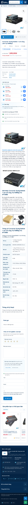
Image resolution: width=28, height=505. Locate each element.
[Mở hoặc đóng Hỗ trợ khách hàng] (25, 484)
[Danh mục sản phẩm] (25, 2)
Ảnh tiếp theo (25, 21)
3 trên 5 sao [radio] (12, 342)
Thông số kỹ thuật (17, 49)
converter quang (12, 75)
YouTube (17, 478)
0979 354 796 (7, 462)
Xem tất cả (5, 409)
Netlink (10, 77)
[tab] (7, 37)
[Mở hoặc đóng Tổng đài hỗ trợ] (25, 489)
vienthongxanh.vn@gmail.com (21, 463)
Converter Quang (11, 5)
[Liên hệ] (25, 498)
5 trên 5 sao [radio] (18, 342)
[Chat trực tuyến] (25, 502)
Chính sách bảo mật (5, 498)
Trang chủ (5, 5)
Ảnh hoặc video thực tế (13, 361)
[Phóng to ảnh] (14, 178)
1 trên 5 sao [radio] (6, 342)
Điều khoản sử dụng (13, 498)
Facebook (12, 478)
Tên (4, 377)
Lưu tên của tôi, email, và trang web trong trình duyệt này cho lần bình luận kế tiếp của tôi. (13, 393)
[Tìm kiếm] (21, 2)
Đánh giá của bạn (8, 339)
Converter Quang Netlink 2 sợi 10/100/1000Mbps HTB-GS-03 (10, 432)
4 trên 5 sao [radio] (15, 342)
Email (4, 384)
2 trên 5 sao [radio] (9, 342)
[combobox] (14, 2)
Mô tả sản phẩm (7, 49)
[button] (23, 11)
